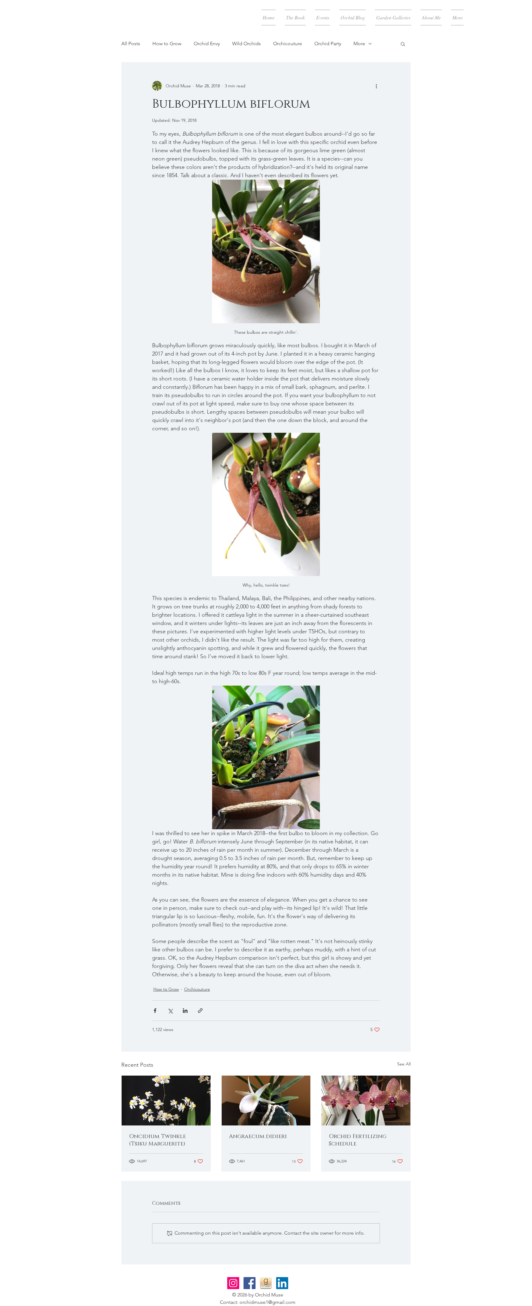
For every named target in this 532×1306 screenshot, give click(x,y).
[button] (403, 43)
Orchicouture (287, 43)
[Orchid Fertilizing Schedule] (365, 1100)
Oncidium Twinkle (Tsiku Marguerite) (157, 1140)
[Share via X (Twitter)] (170, 1010)
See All (404, 1064)
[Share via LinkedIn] (185, 1010)
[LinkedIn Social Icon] (282, 1283)
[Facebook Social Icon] (250, 1283)
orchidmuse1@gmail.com (268, 1302)
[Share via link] (200, 1010)
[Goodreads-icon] (266, 1283)
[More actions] (376, 86)
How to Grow (166, 43)
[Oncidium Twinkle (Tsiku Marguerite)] (166, 1100)
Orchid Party (327, 43)
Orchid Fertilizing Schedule (357, 1140)
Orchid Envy (207, 43)
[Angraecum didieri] (266, 1100)
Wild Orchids (246, 43)
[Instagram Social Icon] (233, 1283)
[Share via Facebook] (155, 1010)
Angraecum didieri (258, 1136)
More (359, 43)
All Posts (130, 43)
